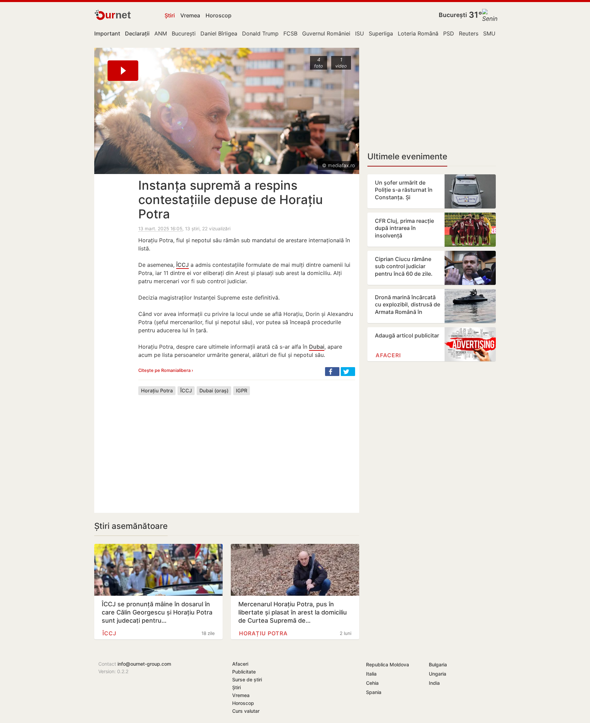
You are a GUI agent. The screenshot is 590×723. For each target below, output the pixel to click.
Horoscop (218, 15)
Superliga (381, 33)
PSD (448, 33)
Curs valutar (245, 711)
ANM (160, 33)
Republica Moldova (387, 664)
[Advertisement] (246, 448)
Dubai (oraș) (213, 390)
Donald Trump (260, 33)
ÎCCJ (182, 264)
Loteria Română (418, 33)
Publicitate (244, 672)
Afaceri (388, 355)
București (453, 14)
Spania (373, 692)
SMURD (493, 33)
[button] (332, 371)
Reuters (468, 33)
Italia (371, 674)
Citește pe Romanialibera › (165, 370)
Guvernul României (326, 33)
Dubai (316, 346)
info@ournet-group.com (144, 664)
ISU (359, 33)
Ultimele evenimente (407, 156)
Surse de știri (247, 679)
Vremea (190, 15)
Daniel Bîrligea (218, 33)
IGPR (241, 390)
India (434, 683)
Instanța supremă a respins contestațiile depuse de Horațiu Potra (230, 199)
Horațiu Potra (157, 390)
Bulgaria (438, 664)
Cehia (372, 683)
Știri (170, 15)
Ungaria (437, 674)
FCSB (290, 33)
